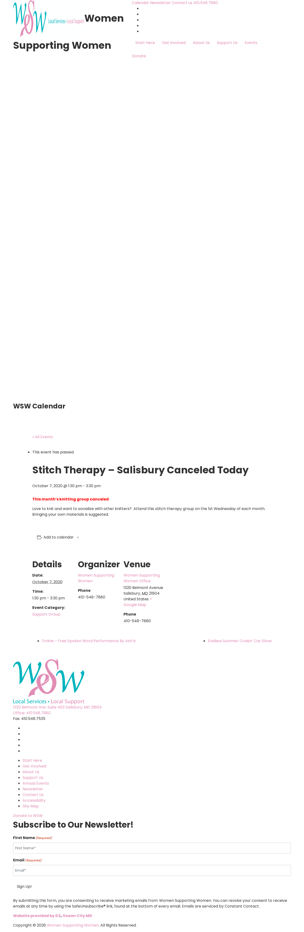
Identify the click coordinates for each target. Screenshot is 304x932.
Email (27, 860)
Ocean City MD (77, 915)
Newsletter (160, 2)
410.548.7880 (205, 2)
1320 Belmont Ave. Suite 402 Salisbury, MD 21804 (57, 707)
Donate (139, 56)
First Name (32, 837)
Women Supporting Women (73, 925)
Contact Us (33, 794)
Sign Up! (24, 886)
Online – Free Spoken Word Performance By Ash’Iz (89, 641)
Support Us (227, 42)
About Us (201, 42)
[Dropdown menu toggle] (135, 50)
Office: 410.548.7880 (32, 713)
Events (251, 42)
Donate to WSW (28, 815)
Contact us (182, 2)
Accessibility (34, 800)
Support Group (46, 614)
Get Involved (174, 42)
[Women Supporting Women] (48, 18)
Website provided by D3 (37, 915)
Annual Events (36, 783)
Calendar (140, 2)
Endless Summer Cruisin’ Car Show (240, 641)
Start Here (145, 42)
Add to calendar (58, 537)
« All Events (42, 437)
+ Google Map (138, 601)
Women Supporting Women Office (142, 578)
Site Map (31, 806)
